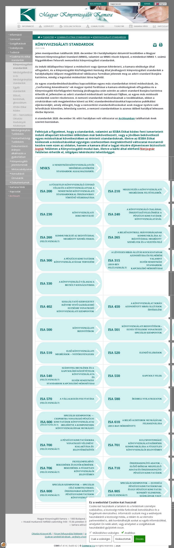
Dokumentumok (20, 182)
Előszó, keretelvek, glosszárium (19, 99)
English (163, 4)
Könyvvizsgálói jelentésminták (19, 163)
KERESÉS (147, 4)
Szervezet (49, 26)
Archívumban (127, 118)
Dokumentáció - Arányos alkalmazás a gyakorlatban (20, 151)
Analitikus (130, 532)
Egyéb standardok (19, 89)
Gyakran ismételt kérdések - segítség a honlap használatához (74, 536)
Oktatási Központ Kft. (42, 533)
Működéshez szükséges (106, 532)
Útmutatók (17, 178)
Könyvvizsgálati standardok (22, 66)
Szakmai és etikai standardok (20, 58)
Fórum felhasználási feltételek (68, 533)
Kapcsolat (163, 26)
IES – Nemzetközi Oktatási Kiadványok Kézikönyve (22, 120)
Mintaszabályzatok (21, 169)
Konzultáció (17, 173)
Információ (28, 26)
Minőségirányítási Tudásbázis (20, 132)
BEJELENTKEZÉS (95, 4)
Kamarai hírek (141, 26)
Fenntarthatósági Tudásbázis (20, 140)
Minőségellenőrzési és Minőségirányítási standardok (22, 78)
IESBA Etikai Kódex (19, 108)
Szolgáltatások (72, 26)
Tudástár (48, 37)
